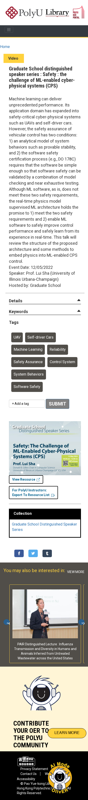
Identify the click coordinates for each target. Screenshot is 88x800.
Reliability (58, 349)
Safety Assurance (28, 362)
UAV (17, 337)
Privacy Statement (34, 769)
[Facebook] (19, 553)
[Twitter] (33, 553)
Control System (62, 362)
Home (5, 46)
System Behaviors (29, 374)
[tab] (45, 301)
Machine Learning (28, 349)
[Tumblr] (47, 553)
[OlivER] (41, 688)
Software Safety (27, 386)
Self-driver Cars (40, 337)
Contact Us (28, 774)
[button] (15, 301)
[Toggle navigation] (9, 30)
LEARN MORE (67, 733)
